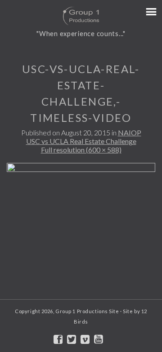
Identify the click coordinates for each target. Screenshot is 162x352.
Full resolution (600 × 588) (81, 149)
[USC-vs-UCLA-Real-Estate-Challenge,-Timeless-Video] (81, 235)
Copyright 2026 (34, 311)
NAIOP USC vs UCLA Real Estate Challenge (83, 136)
